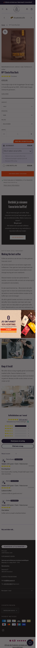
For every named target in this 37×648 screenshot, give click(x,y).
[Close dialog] (35, 311)
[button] (9, 329)
